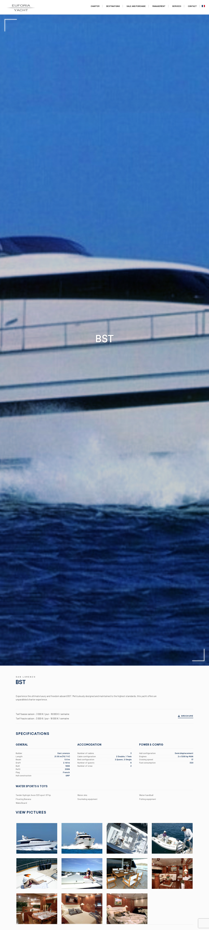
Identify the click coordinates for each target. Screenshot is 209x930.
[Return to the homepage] (21, 6)
